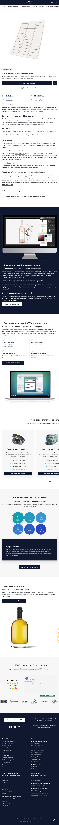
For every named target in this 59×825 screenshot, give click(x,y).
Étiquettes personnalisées (39, 741)
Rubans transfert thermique (9, 787)
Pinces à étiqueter (36, 780)
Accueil (4, 6)
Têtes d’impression (7, 791)
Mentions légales (43, 818)
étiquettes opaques (32, 167)
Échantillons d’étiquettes (8, 741)
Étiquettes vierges (25, 6)
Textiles (4, 784)
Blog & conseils (6, 762)
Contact (4, 752)
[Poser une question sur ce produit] (55, 83)
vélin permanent (50, 165)
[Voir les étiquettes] (50, 481)
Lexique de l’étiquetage (8, 757)
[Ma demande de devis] (56, 2)
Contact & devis (7, 739)
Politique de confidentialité (32, 818)
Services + (4, 764)
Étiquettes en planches (38, 6)
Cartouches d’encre (7, 803)
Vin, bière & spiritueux (37, 745)
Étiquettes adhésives (13, 6)
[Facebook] (15, 727)
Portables (4, 782)
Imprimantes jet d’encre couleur (11, 796)
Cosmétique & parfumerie (38, 748)
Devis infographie (6, 750)
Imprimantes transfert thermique (12, 775)
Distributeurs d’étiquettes (38, 778)
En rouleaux (34, 766)
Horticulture (34, 761)
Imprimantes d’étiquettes (10, 773)
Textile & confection (36, 759)
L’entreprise (5, 755)
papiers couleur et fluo (16, 167)
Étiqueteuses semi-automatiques (41, 783)
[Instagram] (19, 727)
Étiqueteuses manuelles (38, 775)
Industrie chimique (36, 754)
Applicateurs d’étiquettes (38, 785)
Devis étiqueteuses (7, 745)
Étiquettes (34, 739)
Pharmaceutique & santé (37, 750)
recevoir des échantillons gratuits (39, 182)
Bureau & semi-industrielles (9, 778)
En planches (34, 769)
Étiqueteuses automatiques (39, 788)
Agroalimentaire (35, 743)
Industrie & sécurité (36, 752)
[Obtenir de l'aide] (54, 820)
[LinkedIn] (10, 727)
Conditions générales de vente (18, 818)
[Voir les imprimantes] (51, 481)
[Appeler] (51, 2)
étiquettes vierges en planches (25, 165)
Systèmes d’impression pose (39, 795)
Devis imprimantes (7, 748)
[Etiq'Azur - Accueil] (29, 2)
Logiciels (4, 793)
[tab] (18, 517)
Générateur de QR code (8, 760)
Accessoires (5, 789)
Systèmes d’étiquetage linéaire (39, 793)
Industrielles (5, 780)
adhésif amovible (20, 153)
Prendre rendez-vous (7, 743)
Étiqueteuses (35, 773)
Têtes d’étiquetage (36, 791)
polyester (4, 167)
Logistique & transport (37, 757)
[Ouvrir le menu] (2, 2)
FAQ (3, 766)
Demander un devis (23, 182)
